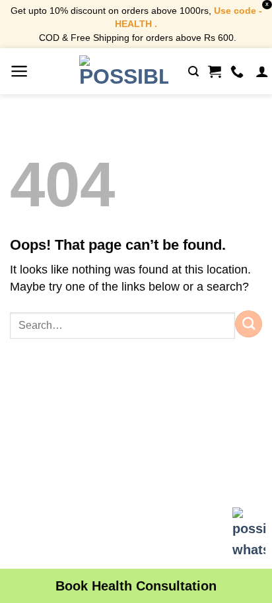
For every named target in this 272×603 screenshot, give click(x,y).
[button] (19, 71)
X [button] (267, 4)
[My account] (262, 71)
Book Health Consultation (136, 586)
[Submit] (248, 323)
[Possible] (123, 71)
